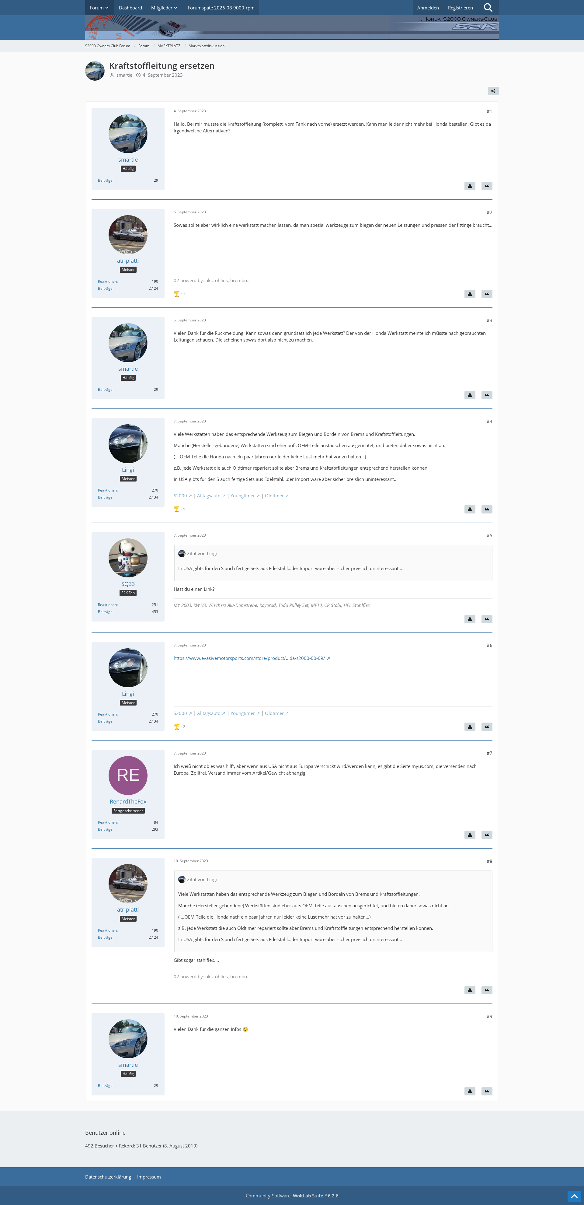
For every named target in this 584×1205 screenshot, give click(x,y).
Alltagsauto (209, 495)
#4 (489, 421)
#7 (489, 753)
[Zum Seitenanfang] (574, 1196)
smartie (124, 75)
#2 (489, 212)
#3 (489, 320)
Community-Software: (292, 1196)
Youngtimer (243, 495)
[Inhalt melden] (469, 186)
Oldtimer (274, 495)
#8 (489, 861)
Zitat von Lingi (202, 553)
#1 (489, 111)
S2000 (180, 495)
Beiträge (105, 180)
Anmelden (428, 8)
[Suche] (488, 7)
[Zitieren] (486, 186)
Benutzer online (105, 1132)
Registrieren (460, 8)
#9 (489, 1016)
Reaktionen (107, 281)
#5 (489, 535)
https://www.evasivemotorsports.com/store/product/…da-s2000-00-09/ (249, 658)
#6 (489, 645)
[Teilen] (493, 91)
